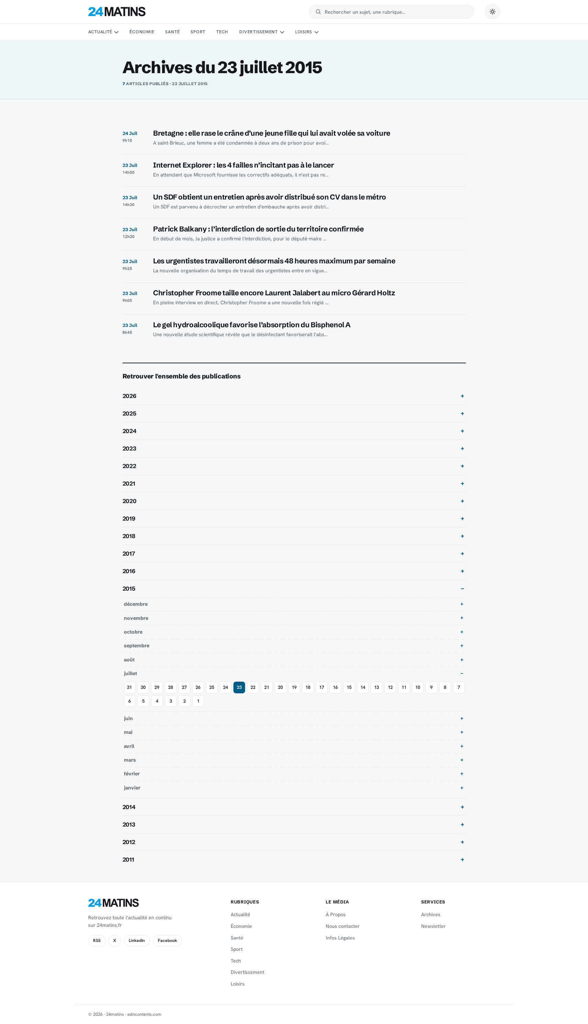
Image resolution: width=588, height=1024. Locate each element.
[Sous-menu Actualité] (116, 32)
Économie (141, 32)
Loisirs (303, 32)
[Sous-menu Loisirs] (316, 32)
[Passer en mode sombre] (492, 11)
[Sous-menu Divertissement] (282, 32)
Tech (222, 32)
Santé (172, 32)
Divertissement (258, 32)
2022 (129, 466)
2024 (130, 431)
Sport (198, 32)
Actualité (100, 32)
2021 (129, 483)
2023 (129, 448)
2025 (129, 413)
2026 (129, 395)
